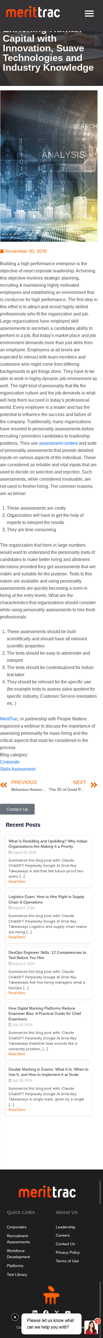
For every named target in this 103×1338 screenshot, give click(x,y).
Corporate (10, 762)
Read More (17, 882)
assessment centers (58, 443)
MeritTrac (9, 719)
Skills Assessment (17, 769)
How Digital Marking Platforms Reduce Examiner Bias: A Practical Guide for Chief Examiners (45, 1013)
